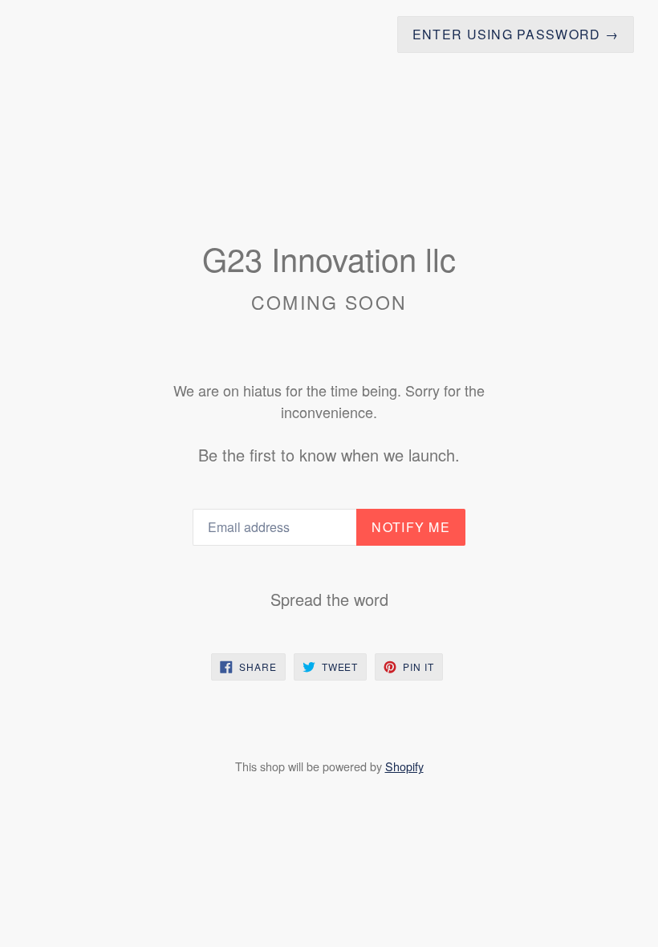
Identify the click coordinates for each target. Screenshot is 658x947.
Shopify (404, 766)
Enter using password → (515, 34)
